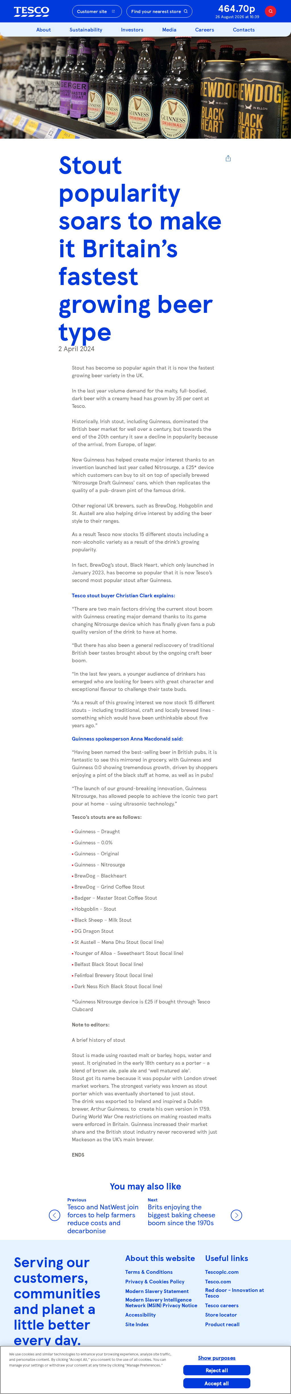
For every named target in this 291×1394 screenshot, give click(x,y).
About (43, 29)
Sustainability (86, 29)
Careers (204, 29)
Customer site (92, 11)
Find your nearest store (156, 11)
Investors (132, 29)
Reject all (217, 1370)
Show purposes (217, 1357)
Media (169, 29)
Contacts (244, 29)
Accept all (217, 1383)
